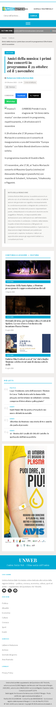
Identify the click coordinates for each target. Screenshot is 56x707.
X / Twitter (34, 95)
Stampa (12, 87)
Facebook (21, 95)
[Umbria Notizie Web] (28, 8)
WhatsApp (11, 101)
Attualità (5, 608)
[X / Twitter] (10, 591)
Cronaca (5, 622)
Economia (6, 613)
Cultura (11, 38)
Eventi (4, 632)
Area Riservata (7, 659)
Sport (4, 627)
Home (4, 38)
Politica (5, 603)
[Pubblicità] (28, 497)
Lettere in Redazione (10, 645)
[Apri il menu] (28, 23)
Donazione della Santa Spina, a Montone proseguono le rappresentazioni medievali (25, 287)
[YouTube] (4, 591)
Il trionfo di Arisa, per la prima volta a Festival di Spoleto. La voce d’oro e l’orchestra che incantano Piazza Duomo (28, 324)
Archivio (5, 650)
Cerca (33, 16)
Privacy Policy (7, 673)
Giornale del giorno (9, 655)
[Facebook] (15, 591)
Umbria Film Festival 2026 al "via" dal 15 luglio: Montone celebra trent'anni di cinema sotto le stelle (27, 362)
